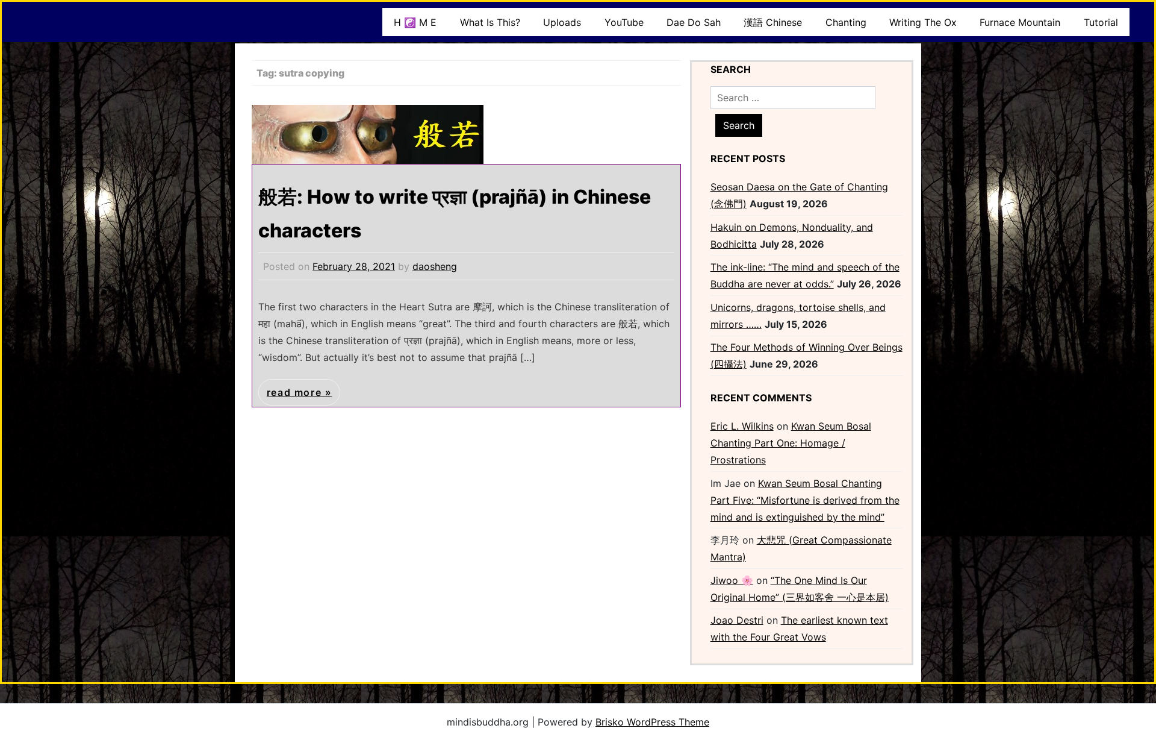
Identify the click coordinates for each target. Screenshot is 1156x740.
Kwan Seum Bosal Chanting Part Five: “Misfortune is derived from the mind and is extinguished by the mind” (805, 500)
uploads (562, 22)
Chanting (845, 22)
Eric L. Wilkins (742, 426)
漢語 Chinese (773, 22)
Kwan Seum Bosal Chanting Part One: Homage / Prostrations (790, 443)
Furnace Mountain (1020, 22)
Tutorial (1101, 22)
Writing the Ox (923, 22)
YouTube (624, 22)
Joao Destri (736, 620)
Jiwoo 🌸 (731, 580)
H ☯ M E (415, 22)
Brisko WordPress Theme (652, 722)
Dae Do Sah (694, 22)
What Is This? (490, 22)
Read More (296, 392)
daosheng (434, 266)
